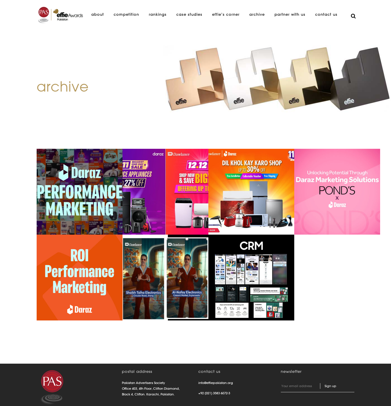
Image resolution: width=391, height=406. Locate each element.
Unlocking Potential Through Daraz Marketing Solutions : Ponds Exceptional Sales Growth (337, 189)
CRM (228, 258)
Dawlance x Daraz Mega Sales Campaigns (162, 181)
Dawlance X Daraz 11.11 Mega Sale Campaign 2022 (247, 181)
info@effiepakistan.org (215, 383)
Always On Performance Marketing (69, 181)
